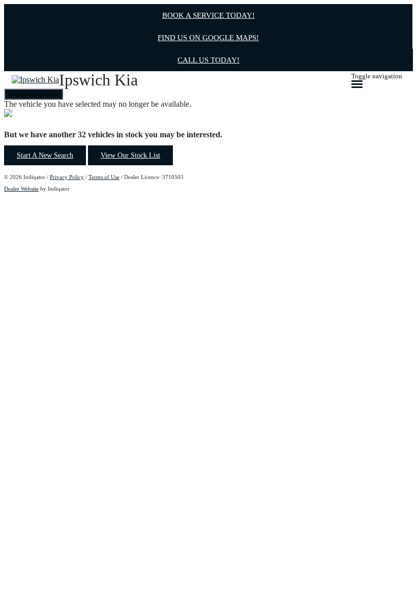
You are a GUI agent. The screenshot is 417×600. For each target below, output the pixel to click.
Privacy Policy (67, 177)
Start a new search (45, 155)
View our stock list (130, 155)
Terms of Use (104, 177)
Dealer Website (21, 189)
